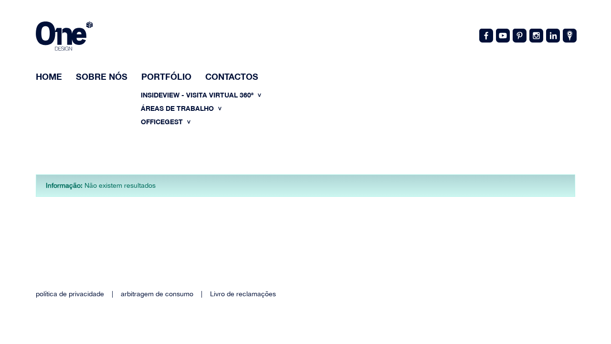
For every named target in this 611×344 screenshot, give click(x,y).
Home (49, 76)
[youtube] (502, 35)
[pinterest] (519, 35)
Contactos (231, 76)
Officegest (163, 122)
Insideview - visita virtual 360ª (198, 95)
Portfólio (166, 76)
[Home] (64, 38)
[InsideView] (569, 35)
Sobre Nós (101, 76)
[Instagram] (535, 35)
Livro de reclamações (243, 294)
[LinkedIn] (552, 35)
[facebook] (485, 35)
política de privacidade (70, 294)
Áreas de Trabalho (178, 108)
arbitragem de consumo (157, 294)
